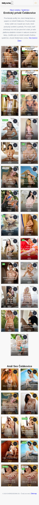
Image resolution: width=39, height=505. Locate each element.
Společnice (25, 10)
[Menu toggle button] (35, 3)
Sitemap (34, 493)
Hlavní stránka (15, 10)
